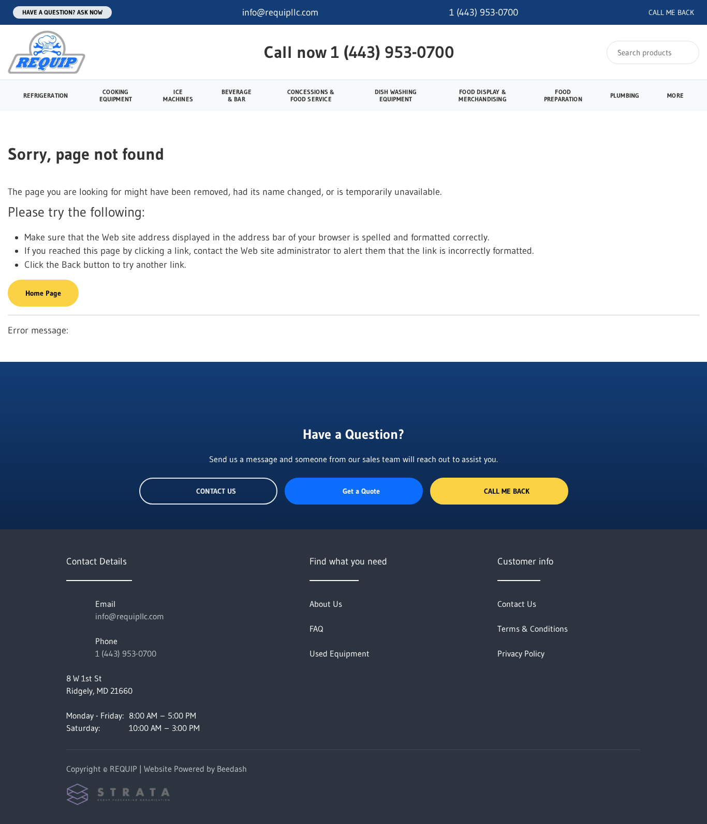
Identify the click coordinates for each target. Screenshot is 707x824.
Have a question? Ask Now (62, 12)
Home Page (43, 293)
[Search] (684, 52)
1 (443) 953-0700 (392, 52)
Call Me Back (506, 491)
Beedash (232, 769)
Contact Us (216, 491)
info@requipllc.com (129, 616)
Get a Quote (361, 491)
